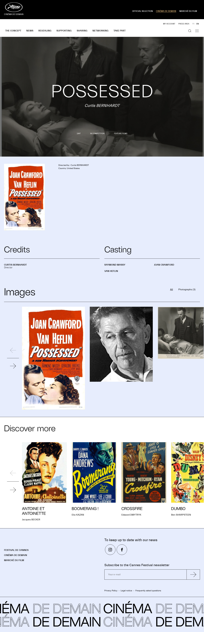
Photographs (186, 289)
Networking (100, 30)
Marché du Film (14, 560)
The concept (13, 30)
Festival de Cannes (16, 550)
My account (169, 24)
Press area (183, 24)
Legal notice (126, 590)
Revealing (44, 30)
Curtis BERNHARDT (15, 264)
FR (193, 24)
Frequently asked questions (148, 590)
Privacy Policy (110, 590)
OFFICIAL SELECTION (142, 11)
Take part (119, 30)
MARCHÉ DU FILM (188, 11)
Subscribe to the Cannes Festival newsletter (136, 565)
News (29, 30)
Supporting (64, 30)
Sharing (82, 30)
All (171, 289)
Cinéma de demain (15, 555)
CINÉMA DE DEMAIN (166, 11)
